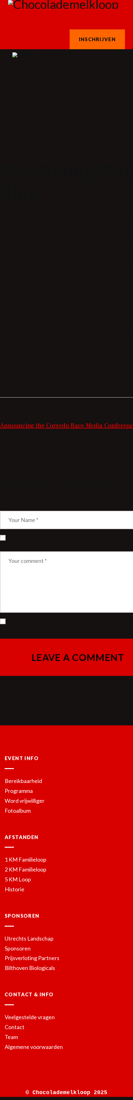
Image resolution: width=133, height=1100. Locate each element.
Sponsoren (18, 948)
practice (100, 358)
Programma (19, 790)
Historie (14, 889)
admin (58, 131)
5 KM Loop (18, 879)
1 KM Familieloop (25, 859)
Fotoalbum (18, 810)
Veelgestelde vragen (30, 1017)
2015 (6, 358)
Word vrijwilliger (25, 800)
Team (11, 1036)
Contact (14, 1027)
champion (72, 358)
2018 (20, 358)
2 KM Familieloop (25, 869)
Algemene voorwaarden (34, 1046)
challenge (43, 358)
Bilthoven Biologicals (30, 967)
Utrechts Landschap (29, 938)
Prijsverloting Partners (32, 957)
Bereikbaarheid (23, 780)
